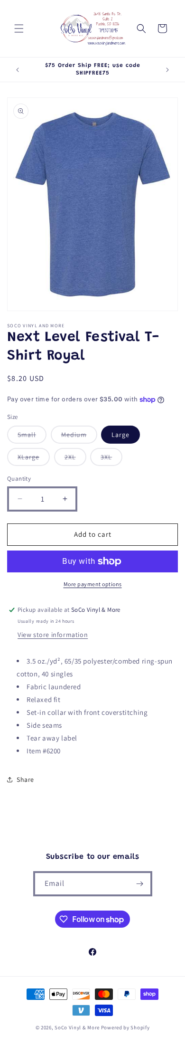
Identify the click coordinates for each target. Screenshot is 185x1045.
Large (120, 434)
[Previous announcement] (17, 69)
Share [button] (25, 779)
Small (32, 437)
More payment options (93, 584)
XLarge (34, 459)
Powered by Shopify (125, 1027)
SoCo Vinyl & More (77, 1027)
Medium (79, 437)
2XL (75, 459)
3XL (111, 459)
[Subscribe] (140, 883)
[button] (19, 28)
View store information (53, 634)
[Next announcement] (167, 69)
